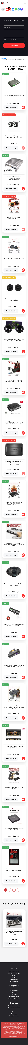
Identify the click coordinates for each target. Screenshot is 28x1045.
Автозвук (14, 975)
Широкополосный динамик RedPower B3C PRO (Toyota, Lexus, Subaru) (14, 544)
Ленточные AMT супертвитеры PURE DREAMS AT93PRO (14, 136)
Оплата (14, 1012)
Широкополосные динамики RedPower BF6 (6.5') (14, 218)
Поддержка (14, 1003)
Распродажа (14, 981)
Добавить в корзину (23, 107)
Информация (14, 985)
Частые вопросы (14, 1010)
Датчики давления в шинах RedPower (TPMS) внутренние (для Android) (14, 933)
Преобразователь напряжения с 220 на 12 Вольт (14, 828)
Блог (14, 988)
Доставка (14, 1014)
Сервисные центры (14, 1008)
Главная (3, 58)
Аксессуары (14, 979)
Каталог (14, 968)
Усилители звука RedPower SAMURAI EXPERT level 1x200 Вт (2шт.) (14, 707)
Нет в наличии (23, 148)
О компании (14, 990)
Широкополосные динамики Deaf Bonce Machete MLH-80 (14, 340)
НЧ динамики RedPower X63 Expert (14, 258)
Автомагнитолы (14, 971)
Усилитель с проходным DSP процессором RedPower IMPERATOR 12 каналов (14, 504)
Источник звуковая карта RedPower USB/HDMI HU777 (14, 869)
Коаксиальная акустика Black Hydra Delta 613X (14, 299)
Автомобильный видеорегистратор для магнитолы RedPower (14, 665)
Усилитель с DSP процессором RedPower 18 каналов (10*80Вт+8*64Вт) (14, 463)
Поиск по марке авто (14, 998)
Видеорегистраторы (14, 973)
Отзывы (14, 992)
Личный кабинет (14, 1016)
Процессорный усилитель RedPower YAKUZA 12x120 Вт (14, 380)
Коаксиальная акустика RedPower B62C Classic (14, 584)
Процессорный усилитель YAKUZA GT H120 (14, 96)
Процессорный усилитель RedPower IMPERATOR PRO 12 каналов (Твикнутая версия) (14, 422)
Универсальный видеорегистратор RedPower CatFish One (14, 625)
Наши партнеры (14, 996)
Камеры (14, 977)
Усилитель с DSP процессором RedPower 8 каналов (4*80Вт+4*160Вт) (14, 178)
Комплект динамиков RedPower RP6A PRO (14, 788)
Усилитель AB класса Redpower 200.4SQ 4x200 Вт (14, 747)
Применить (14, 45)
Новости (14, 994)
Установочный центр (14, 1005)
